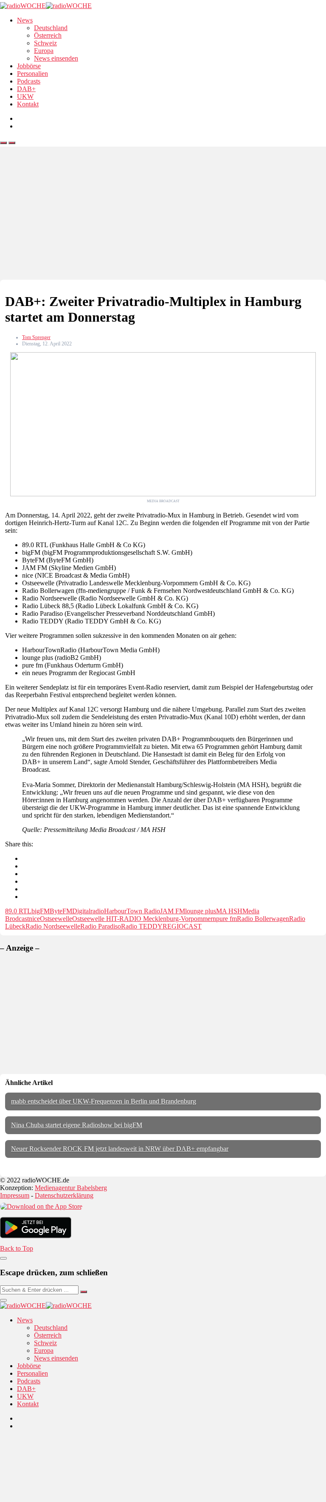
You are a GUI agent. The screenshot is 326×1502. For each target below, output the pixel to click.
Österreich (48, 35)
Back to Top (16, 1248)
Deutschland (50, 27)
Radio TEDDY (142, 926)
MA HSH (229, 911)
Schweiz (45, 43)
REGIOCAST (182, 926)
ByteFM (61, 911)
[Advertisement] (163, 216)
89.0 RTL (18, 911)
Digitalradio (88, 911)
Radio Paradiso (100, 926)
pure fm (226, 918)
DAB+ (26, 88)
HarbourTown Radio (132, 911)
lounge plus (200, 911)
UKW (25, 96)
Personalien (32, 73)
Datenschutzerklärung (64, 1195)
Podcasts (28, 81)
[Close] (3, 1258)
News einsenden (56, 58)
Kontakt (28, 104)
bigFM (40, 911)
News (25, 20)
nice (34, 918)
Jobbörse (29, 66)
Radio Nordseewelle (52, 926)
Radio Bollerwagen (263, 918)
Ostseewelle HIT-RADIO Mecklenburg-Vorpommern (144, 918)
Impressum (14, 1195)
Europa (43, 50)
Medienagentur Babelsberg (71, 1187)
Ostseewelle (56, 918)
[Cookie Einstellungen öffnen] (63, 1498)
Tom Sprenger (36, 337)
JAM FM (172, 911)
